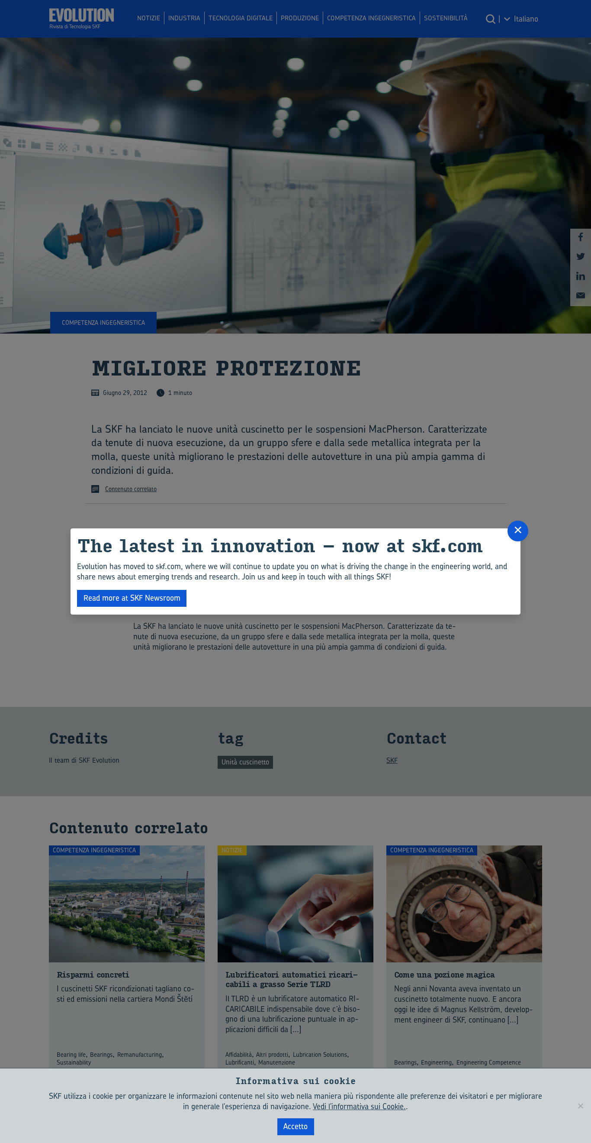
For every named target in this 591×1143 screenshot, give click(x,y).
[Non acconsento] (580, 1105)
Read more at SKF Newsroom (132, 598)
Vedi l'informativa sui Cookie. (359, 1106)
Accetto (295, 1126)
